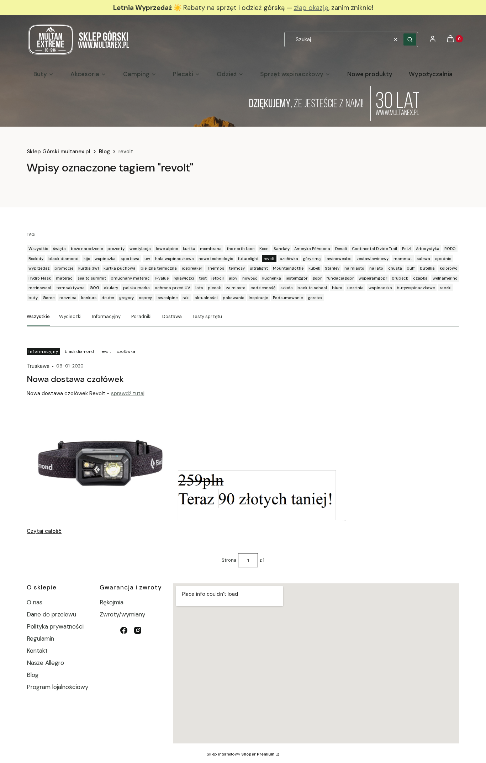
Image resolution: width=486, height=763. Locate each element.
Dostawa (172, 316)
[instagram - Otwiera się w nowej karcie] (137, 630)
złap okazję (311, 7)
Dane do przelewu (51, 614)
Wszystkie (38, 316)
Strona (229, 560)
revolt (105, 351)
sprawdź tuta (127, 393)
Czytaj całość (44, 531)
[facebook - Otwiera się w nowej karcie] (124, 630)
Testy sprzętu (207, 316)
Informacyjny (106, 316)
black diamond (79, 351)
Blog (104, 151)
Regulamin (40, 638)
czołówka (126, 351)
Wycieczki (70, 316)
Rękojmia (111, 602)
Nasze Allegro (45, 663)
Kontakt (37, 651)
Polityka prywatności (55, 626)
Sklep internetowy (240, 754)
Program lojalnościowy (57, 687)
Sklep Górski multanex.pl (58, 151)
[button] (409, 39)
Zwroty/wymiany (122, 614)
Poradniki (141, 316)
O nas (34, 602)
